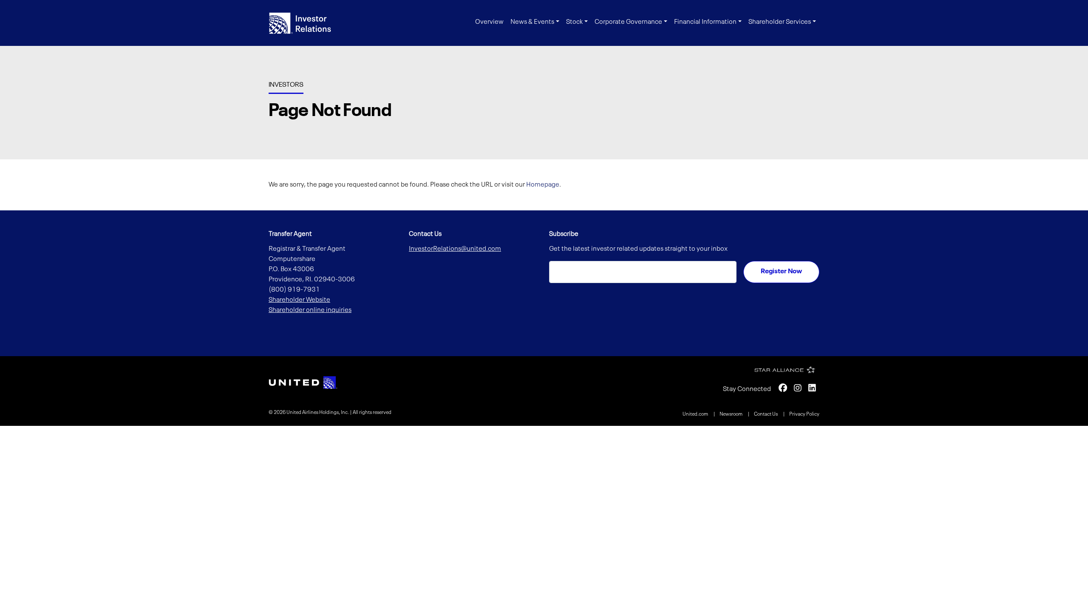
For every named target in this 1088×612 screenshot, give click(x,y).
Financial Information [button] (705, 22)
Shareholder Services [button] (779, 22)
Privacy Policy (804, 414)
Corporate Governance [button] (628, 22)
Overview (489, 22)
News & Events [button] (532, 22)
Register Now (781, 271)
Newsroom (731, 414)
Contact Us (766, 414)
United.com (696, 414)
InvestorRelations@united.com (455, 249)
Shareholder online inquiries (310, 310)
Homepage (542, 184)
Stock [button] (574, 22)
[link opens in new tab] (303, 382)
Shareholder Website (299, 300)
